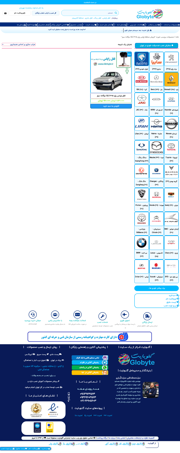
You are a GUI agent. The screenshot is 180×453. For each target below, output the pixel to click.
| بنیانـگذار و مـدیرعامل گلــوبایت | (134, 370)
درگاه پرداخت (102, 438)
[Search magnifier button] (116, 13)
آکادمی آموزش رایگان (59, 25)
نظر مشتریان (43, 25)
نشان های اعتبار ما (105, 25)
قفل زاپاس (106, 18)
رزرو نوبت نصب (7, 448)
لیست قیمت (90, 25)
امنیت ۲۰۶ (108, 415)
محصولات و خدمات (171, 25)
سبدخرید (45, 448)
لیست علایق (20, 448)
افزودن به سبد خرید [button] (111, 106)
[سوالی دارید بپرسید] (33, 315)
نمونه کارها (31, 25)
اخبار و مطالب (153, 25)
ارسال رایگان (147, 322)
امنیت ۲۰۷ (98, 415)
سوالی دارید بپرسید (32, 320)
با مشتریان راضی (55, 320)
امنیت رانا (88, 415)
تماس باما (121, 438)
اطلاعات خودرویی (136, 25)
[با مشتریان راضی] (55, 315)
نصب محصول (75, 25)
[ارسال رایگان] (147, 316)
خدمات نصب (102, 322)
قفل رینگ (97, 18)
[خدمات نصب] (102, 316)
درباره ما (111, 438)
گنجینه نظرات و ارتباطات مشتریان (140, 438)
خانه (177, 37)
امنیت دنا (78, 415)
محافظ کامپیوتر (78, 18)
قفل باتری (88, 18)
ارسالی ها (20, 25)
